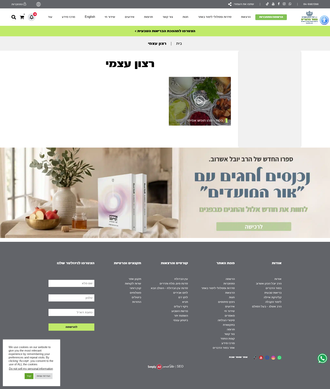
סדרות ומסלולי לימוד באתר (214, 17)
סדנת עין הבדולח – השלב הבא (169, 288)
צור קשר (168, 17)
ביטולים (136, 297)
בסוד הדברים (273, 288)
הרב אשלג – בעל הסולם (266, 306)
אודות (277, 279)
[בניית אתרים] (161, 367)
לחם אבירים (180, 292)
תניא (185, 302)
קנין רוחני (135, 288)
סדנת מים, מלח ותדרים (174, 283)
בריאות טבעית (272, 292)
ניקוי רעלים (181, 306)
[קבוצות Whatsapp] (290, 4)
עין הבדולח (181, 279)
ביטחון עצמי (180, 320)
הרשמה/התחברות (271, 17)
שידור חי (110, 17)
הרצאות (246, 17)
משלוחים (135, 292)
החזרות (136, 302)
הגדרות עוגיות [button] (43, 376)
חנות (185, 17)
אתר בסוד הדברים (224, 347)
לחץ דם (183, 297)
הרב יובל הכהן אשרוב (268, 283)
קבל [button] (29, 376)
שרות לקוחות (133, 283)
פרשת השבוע (179, 311)
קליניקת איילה (272, 297)
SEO (180, 366)
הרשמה (230, 279)
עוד (50, 17)
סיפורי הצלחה (226, 320)
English (90, 17)
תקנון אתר (135, 279)
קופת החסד (227, 338)
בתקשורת (229, 324)
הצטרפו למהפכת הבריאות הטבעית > (165, 31)
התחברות (229, 283)
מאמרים (230, 315)
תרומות (148, 17)
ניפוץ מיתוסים (226, 302)
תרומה (231, 329)
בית (179, 43)
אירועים (129, 17)
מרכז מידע (68, 17)
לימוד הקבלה (273, 302)
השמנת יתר (181, 315)
